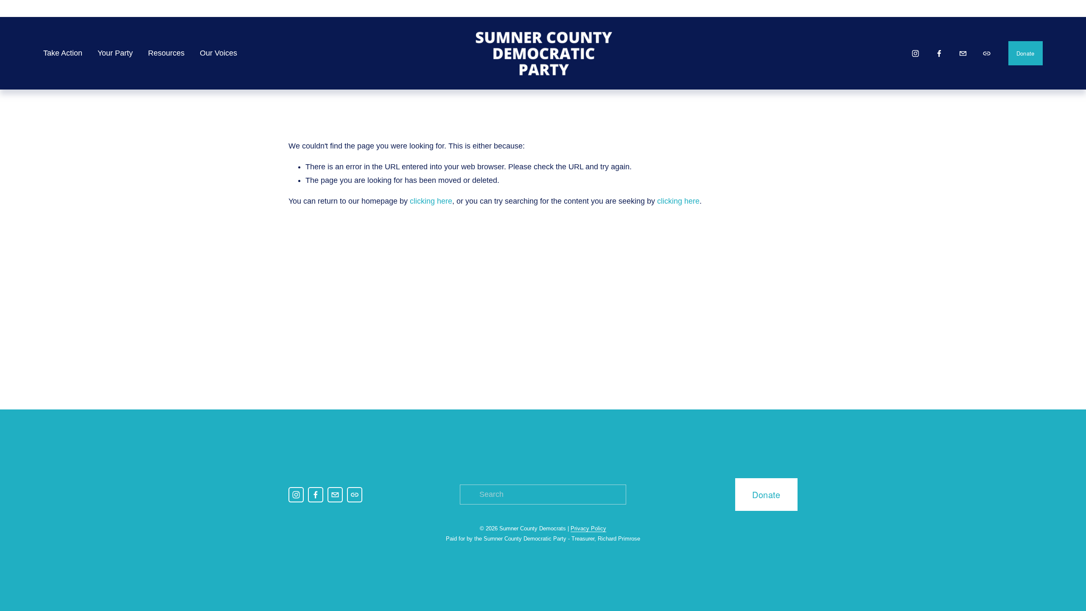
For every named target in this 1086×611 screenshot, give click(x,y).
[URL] (986, 53)
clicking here (431, 201)
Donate (1025, 53)
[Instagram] (915, 53)
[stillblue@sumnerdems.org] (963, 53)
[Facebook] (939, 53)
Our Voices (218, 53)
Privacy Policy (588, 528)
